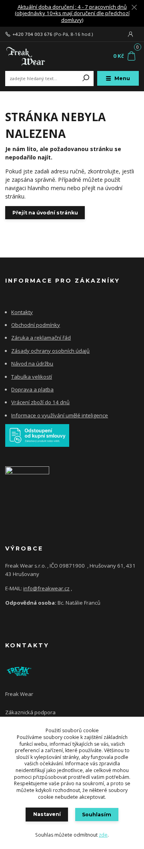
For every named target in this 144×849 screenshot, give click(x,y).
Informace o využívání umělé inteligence (59, 415)
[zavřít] (134, 8)
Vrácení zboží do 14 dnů (40, 402)
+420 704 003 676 (32, 34)
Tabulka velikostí (31, 376)
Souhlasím (96, 815)
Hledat (86, 78)
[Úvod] (30, 56)
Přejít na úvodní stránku (45, 213)
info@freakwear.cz (46, 588)
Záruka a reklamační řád (41, 337)
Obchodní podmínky (35, 324)
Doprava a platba (32, 389)
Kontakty (22, 312)
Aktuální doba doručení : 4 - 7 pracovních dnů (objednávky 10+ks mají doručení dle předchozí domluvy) (72, 13)
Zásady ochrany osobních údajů (50, 350)
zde (103, 834)
